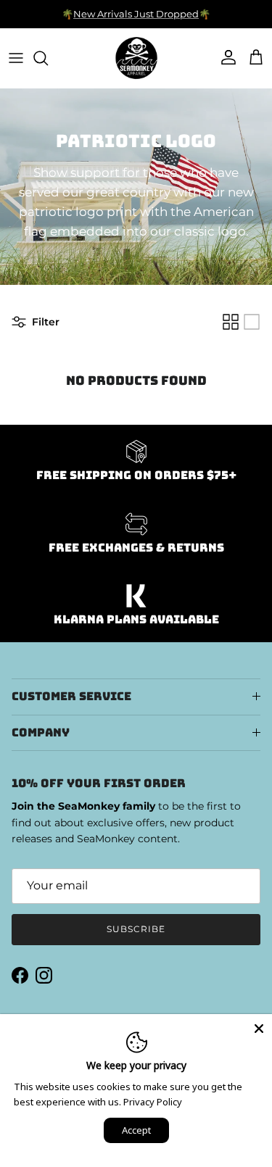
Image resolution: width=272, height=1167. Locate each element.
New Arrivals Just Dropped (136, 14)
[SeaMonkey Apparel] (136, 58)
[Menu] (16, 58)
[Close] (259, 1027)
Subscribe (136, 928)
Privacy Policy (152, 1101)
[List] (251, 322)
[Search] (48, 58)
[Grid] (230, 322)
